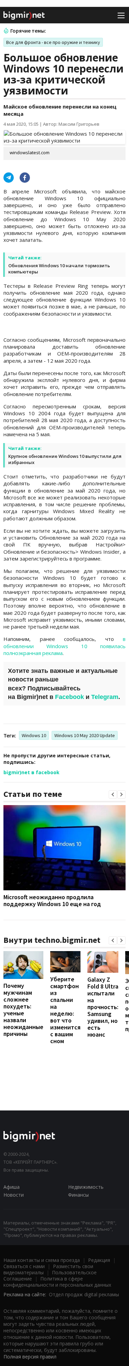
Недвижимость (86, 1187)
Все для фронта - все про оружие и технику (53, 42)
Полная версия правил (29, 1356)
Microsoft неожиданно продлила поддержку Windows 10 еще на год (52, 900)
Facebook (69, 696)
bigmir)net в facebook (31, 772)
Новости (13, 1195)
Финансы (78, 1195)
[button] (113, 794)
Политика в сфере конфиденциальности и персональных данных (57, 1281)
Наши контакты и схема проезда (41, 1260)
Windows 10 (34, 735)
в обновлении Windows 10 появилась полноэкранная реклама (64, 645)
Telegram (104, 696)
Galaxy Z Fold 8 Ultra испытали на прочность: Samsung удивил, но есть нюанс (102, 1006)
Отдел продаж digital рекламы (84, 1294)
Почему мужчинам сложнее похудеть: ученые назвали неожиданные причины (23, 1010)
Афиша (11, 1187)
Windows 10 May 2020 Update (84, 735)
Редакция (99, 1260)
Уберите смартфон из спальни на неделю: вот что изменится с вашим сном (65, 1010)
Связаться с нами (24, 1266)
